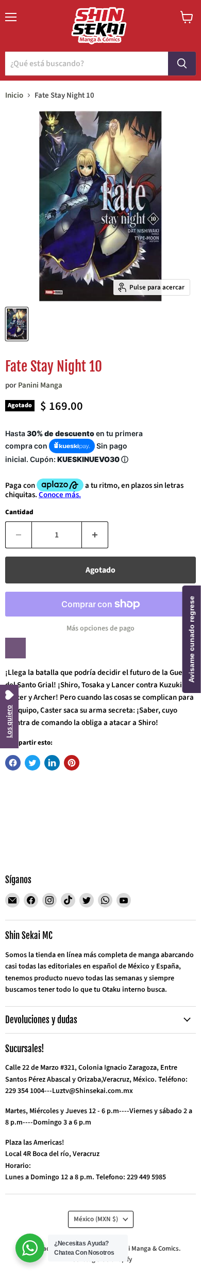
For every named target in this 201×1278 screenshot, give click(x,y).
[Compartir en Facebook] (13, 763)
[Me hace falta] (15, 648)
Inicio (14, 95)
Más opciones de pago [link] (100, 628)
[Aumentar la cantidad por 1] (95, 534)
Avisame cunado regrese (192, 639)
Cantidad (19, 512)
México (96, 1219)
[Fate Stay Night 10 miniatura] (17, 324)
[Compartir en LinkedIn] (52, 763)
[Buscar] (182, 63)
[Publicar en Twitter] (32, 763)
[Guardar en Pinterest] (71, 763)
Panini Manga (40, 385)
